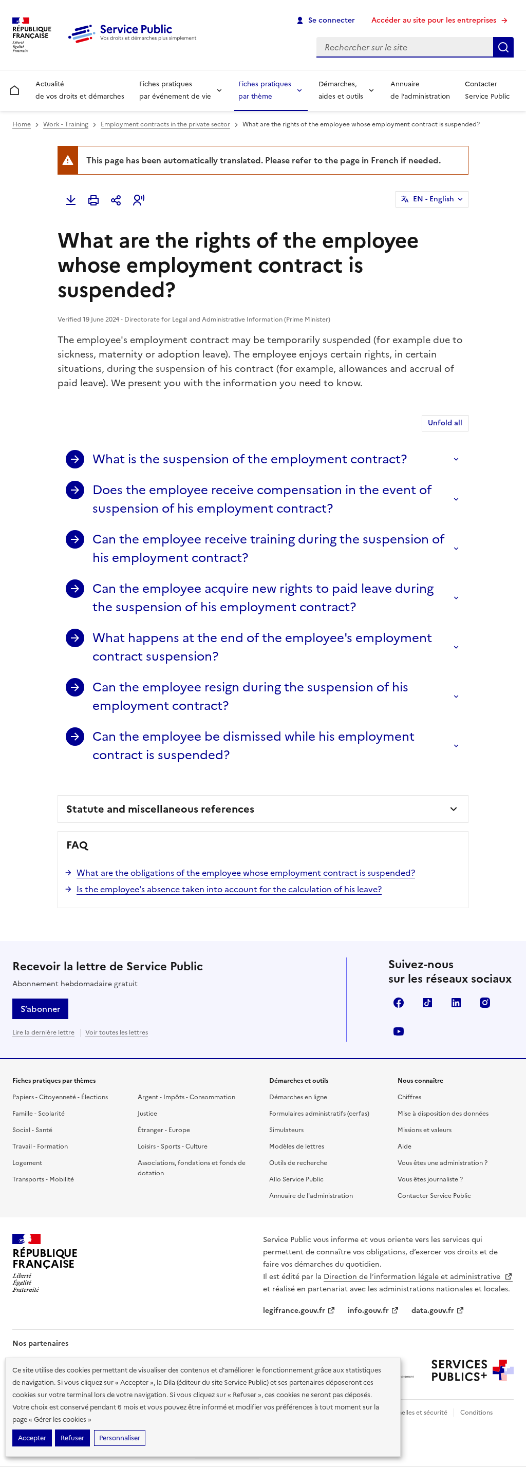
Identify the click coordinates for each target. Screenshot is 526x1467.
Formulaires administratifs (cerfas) (319, 1113)
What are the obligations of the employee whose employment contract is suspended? (246, 873)
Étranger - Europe (164, 1130)
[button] (138, 200)
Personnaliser (119, 1438)
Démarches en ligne (298, 1097)
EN (433, 199)
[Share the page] (116, 200)
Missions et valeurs (425, 1130)
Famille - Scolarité (38, 1113)
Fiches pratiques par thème (264, 90)
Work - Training (65, 124)
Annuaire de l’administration (420, 90)
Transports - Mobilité (43, 1179)
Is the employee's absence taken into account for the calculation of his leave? (229, 889)
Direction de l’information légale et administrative (413, 1276)
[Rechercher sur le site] (503, 47)
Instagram (485, 1002)
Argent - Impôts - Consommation (186, 1097)
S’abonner (40, 1009)
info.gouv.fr (368, 1310)
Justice (147, 1113)
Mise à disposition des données (443, 1113)
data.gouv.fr (432, 1310)
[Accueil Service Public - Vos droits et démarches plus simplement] (134, 43)
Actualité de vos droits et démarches (79, 90)
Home (21, 124)
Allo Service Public (296, 1179)
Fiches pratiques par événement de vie (175, 90)
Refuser (72, 1438)
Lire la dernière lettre (43, 1032)
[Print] (93, 200)
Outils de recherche (298, 1163)
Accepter (32, 1438)
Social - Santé (32, 1130)
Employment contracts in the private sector (165, 124)
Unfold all (445, 423)
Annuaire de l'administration (311, 1195)
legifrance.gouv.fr (294, 1310)
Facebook (398, 1002)
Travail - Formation (40, 1146)
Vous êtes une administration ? (442, 1163)
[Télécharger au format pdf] (71, 200)
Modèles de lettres (296, 1146)
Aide (404, 1146)
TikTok (427, 1002)
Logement (27, 1163)
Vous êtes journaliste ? (430, 1179)
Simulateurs (286, 1130)
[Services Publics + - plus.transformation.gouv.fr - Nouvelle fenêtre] (472, 1370)
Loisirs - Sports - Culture (173, 1146)
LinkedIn (456, 1002)
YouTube (398, 1031)
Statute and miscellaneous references (160, 809)
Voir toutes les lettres (116, 1032)
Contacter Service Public (487, 90)
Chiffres (409, 1097)
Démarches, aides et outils (340, 90)
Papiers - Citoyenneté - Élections (60, 1097)
